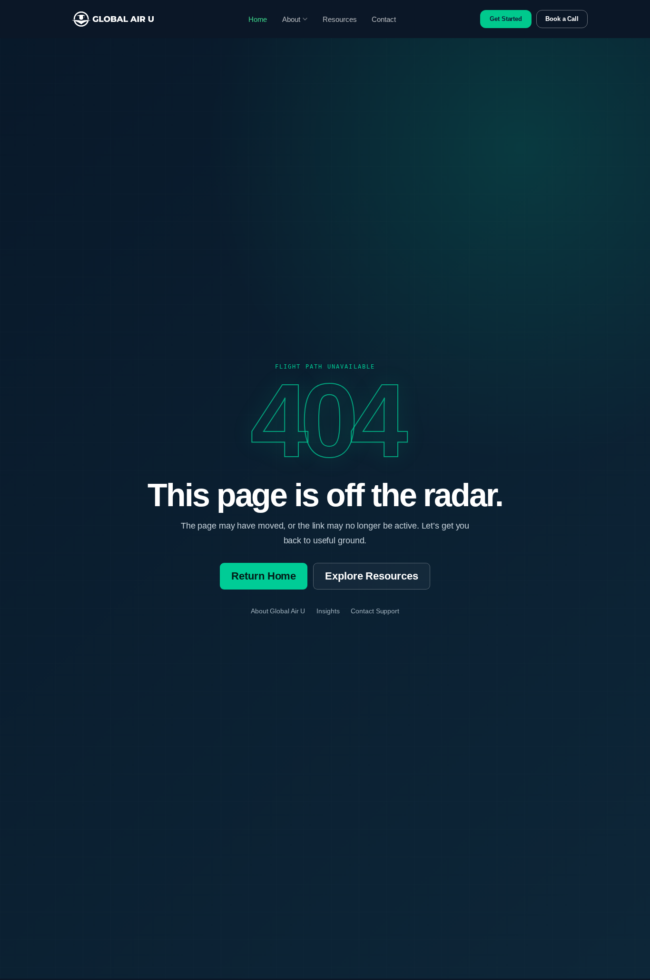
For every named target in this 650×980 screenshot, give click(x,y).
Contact (383, 19)
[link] (113, 19)
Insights (327, 611)
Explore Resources (371, 576)
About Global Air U (278, 611)
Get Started (506, 18)
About (291, 19)
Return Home (263, 576)
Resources (339, 19)
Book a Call (562, 18)
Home (257, 19)
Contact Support (375, 611)
